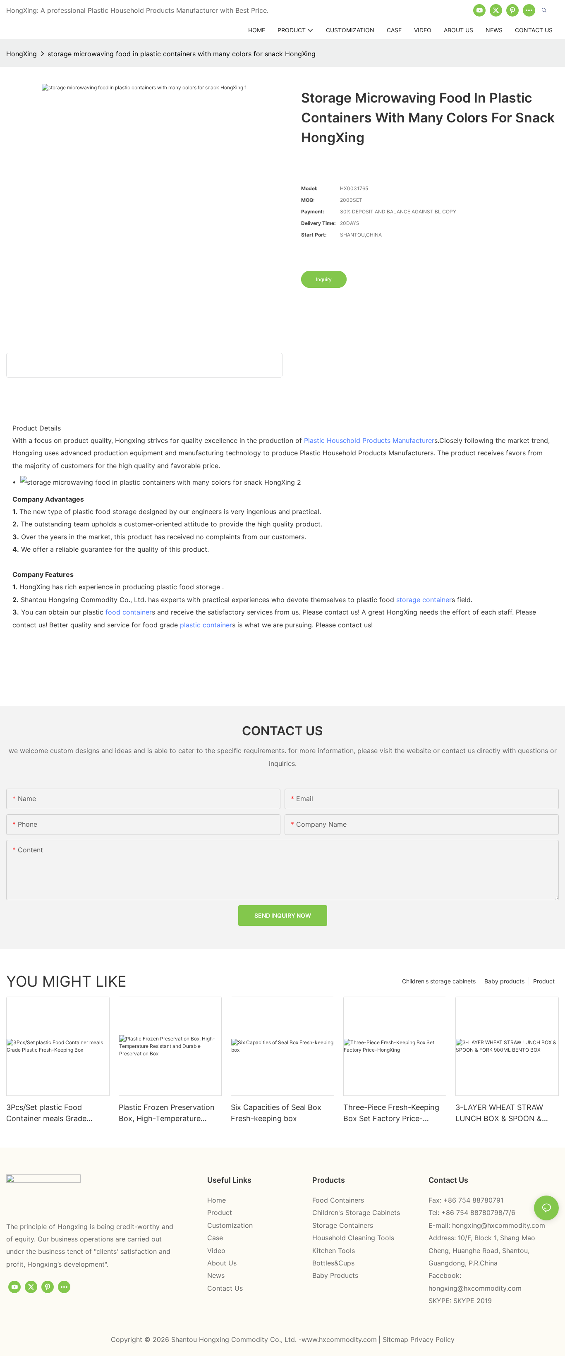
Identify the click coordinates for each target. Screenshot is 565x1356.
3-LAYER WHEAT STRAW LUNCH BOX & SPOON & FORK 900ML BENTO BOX (501, 1113)
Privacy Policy (432, 1339)
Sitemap (396, 1339)
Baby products (504, 981)
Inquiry (324, 279)
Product (544, 981)
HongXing (21, 54)
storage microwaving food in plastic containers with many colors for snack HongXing (182, 54)
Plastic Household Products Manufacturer (369, 440)
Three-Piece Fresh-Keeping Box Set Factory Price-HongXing (391, 1113)
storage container (424, 599)
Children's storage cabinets (439, 981)
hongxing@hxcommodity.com (498, 1225)
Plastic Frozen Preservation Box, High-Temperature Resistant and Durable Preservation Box (167, 1113)
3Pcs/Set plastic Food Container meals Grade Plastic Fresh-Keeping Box (52, 1113)
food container (128, 612)
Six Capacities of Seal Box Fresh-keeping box (276, 1113)
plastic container (206, 625)
